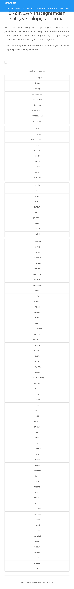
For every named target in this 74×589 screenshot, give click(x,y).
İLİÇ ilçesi (37, 83)
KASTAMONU (37, 329)
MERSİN (37, 307)
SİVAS (37, 443)
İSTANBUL (37, 312)
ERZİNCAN (37, 258)
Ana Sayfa (10, 8)
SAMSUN (37, 427)
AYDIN (37, 172)
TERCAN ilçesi (37, 105)
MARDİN (37, 383)
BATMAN (37, 519)
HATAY (37, 296)
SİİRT (37, 432)
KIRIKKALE (37, 514)
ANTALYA (37, 161)
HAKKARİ (37, 290)
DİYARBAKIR (37, 241)
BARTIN (37, 530)
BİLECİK (37, 185)
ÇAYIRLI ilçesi (37, 78)
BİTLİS (37, 196)
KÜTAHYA (37, 361)
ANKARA (37, 156)
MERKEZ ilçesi (37, 121)
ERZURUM (37, 263)
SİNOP (37, 438)
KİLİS (37, 558)
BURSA (37, 212)
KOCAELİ (37, 350)
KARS (37, 323)
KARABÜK (37, 552)
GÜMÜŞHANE (37, 285)
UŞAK (37, 476)
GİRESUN (37, 280)
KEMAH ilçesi (37, 89)
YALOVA (37, 547)
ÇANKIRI (37, 223)
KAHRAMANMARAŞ (37, 378)
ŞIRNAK (37, 525)
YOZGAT (37, 487)
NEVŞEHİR (37, 399)
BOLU (37, 201)
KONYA (37, 356)
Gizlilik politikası (52, 8)
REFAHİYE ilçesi (37, 99)
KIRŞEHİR (37, 345)
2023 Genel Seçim (27, 8)
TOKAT (37, 454)
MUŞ (37, 394)
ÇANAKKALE (37, 218)
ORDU (37, 410)
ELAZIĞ (37, 252)
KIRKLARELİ (37, 339)
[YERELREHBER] (10, 3)
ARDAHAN (37, 536)
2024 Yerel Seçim (40, 8)
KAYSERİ (37, 334)
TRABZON (37, 459)
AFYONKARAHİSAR (37, 139)
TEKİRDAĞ (37, 449)
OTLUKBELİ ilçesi (37, 116)
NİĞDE (37, 405)
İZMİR (37, 318)
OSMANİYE (37, 563)
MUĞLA (37, 389)
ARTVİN (37, 167)
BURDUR (37, 207)
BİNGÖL (37, 190)
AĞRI (37, 145)
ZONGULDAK (37, 492)
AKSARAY (37, 498)
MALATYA (37, 367)
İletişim (67, 8)
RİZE (37, 416)
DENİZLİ (37, 234)
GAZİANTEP (37, 274)
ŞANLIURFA (37, 470)
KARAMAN (37, 509)
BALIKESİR (37, 178)
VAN (37, 481)
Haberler (18, 8)
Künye (61, 8)
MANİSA (37, 372)
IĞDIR (37, 541)
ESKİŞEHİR (37, 269)
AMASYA (37, 150)
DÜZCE (37, 569)
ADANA (37, 129)
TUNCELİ (37, 465)
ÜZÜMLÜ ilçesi (37, 110)
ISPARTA (37, 301)
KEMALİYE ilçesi (37, 94)
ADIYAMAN (37, 134)
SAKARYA (37, 421)
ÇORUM (37, 229)
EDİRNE (37, 247)
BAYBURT (37, 503)
